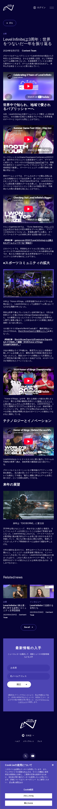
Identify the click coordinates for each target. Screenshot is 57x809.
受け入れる (28, 803)
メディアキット (28, 741)
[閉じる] (53, 765)
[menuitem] (30, 735)
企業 (5, 34)
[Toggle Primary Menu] (52, 7)
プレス (39, 741)
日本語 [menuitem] (28, 735)
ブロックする (28, 796)
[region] (28, 785)
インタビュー (35, 602)
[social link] (25, 756)
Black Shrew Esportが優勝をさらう (33, 331)
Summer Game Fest (36, 162)
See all (27, 627)
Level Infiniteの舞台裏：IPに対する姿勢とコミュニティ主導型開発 (15, 608)
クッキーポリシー (16, 782)
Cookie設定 (28, 789)
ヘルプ (17, 741)
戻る (11, 23)
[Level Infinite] (8, 7)
